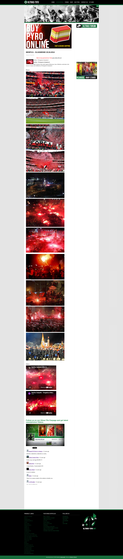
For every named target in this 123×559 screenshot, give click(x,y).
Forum (67, 2)
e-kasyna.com (26, 540)
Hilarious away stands (48, 529)
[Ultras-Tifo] (31, 1)
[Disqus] (49, 466)
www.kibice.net (26, 529)
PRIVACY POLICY (73, 557)
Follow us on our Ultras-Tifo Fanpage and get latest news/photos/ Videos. (47, 421)
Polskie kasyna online (28, 539)
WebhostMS (63, 557)
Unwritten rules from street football (51, 530)
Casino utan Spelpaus (28, 537)
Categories (59, 2)
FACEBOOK (65, 516)
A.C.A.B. (45, 520)
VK (63, 522)
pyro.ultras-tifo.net (57, 57)
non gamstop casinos (28, 547)
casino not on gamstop (28, 516)
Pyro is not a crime (47, 523)
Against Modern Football (48, 517)
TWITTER (65, 519)
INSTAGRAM (65, 517)
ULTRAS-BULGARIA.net (28, 520)
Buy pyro (77, 2)
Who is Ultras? (46, 516)
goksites (25, 542)
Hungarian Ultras (27, 519)
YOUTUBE (65, 523)
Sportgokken (26, 543)
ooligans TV (26, 526)
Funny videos (46, 522)
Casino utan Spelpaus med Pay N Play (31, 536)
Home (53, 2)
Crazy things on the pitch (49, 526)
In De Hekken (26, 532)
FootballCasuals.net (27, 530)
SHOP (71, 2)
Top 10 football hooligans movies (50, 527)
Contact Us (84, 2)
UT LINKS (91, 2)
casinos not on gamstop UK (29, 546)
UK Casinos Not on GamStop (29, 533)
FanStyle (25, 522)
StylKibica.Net (26, 527)
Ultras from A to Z (47, 519)
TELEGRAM (65, 520)
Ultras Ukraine (26, 523)
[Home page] (89, 521)
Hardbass (45, 525)
